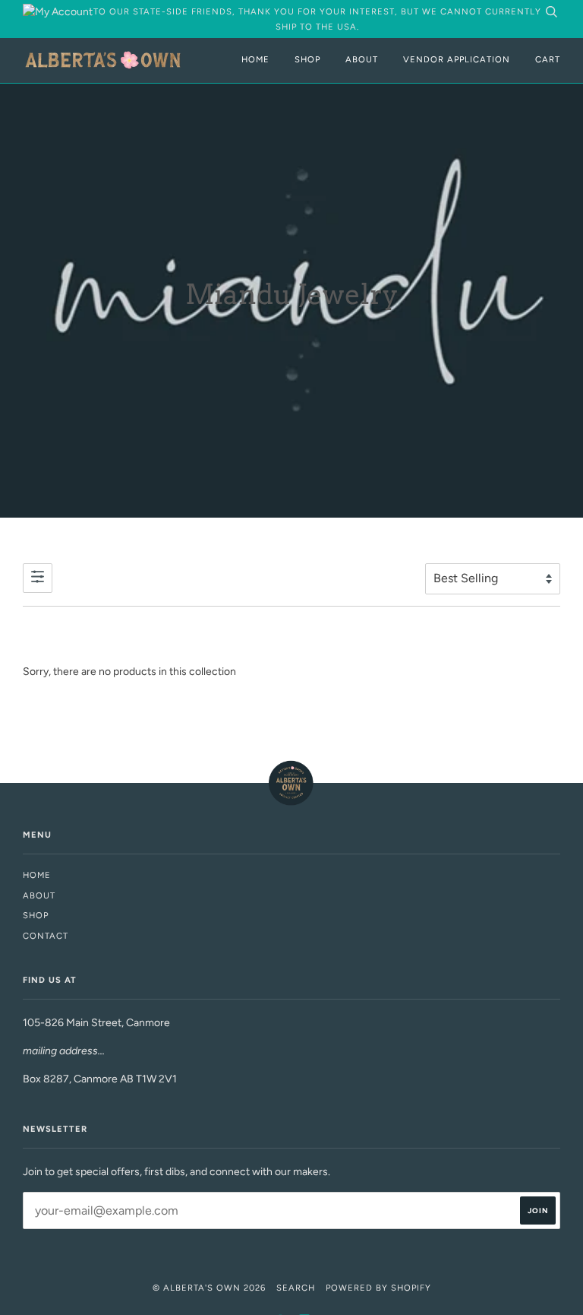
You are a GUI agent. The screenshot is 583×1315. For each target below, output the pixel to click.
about (39, 895)
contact (45, 935)
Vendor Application (456, 59)
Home (255, 59)
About (361, 59)
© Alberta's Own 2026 (209, 1287)
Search (295, 1287)
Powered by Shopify (378, 1287)
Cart (547, 59)
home (37, 875)
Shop (307, 59)
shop (36, 915)
